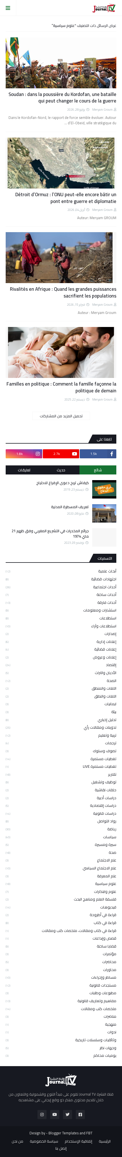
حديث (61, 470)
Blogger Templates (64, 1133)
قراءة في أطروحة (61, 914)
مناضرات (61, 1016)
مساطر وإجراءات (61, 977)
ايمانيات (61, 703)
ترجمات (61, 742)
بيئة (61, 711)
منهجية (61, 1024)
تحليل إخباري (61, 719)
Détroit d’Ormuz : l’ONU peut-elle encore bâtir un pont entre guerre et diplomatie (65, 198)
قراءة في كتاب (61, 922)
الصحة (61, 680)
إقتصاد (61, 664)
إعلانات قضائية (61, 649)
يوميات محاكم (61, 1055)
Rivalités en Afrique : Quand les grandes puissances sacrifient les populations (63, 293)
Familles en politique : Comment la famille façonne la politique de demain (61, 387)
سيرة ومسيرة (61, 844)
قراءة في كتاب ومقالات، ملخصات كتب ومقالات (61, 930)
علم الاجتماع (61, 860)
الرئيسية (105, 1141)
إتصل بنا (61, 1148)
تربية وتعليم (61, 735)
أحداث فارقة (61, 602)
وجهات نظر (61, 1047)
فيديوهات (61, 907)
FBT (89, 1133)
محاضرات (61, 961)
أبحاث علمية (61, 571)
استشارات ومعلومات (61, 610)
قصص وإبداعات (61, 938)
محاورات (61, 969)
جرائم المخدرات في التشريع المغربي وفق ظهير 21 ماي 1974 (50, 533)
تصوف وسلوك (61, 750)
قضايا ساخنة (61, 946)
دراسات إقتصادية (61, 805)
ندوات (61, 1031)
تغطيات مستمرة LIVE (61, 766)
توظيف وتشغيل (61, 782)
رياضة (61, 828)
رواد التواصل (61, 821)
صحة (61, 852)
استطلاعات (61, 618)
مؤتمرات (61, 953)
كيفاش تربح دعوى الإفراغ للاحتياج (62, 482)
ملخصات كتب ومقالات (61, 1008)
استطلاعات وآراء (61, 626)
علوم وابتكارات (61, 891)
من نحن (17, 1141)
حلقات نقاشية (61, 789)
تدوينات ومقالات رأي (61, 727)
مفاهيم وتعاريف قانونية (61, 1000)
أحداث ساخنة (61, 594)
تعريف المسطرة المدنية (70, 506)
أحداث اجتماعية (61, 586)
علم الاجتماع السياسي (61, 868)
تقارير (61, 774)
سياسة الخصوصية (44, 1141)
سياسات (61, 836)
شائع (98, 470)
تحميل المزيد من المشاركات (61, 415)
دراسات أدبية (61, 797)
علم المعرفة (61, 875)
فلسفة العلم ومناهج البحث (61, 899)
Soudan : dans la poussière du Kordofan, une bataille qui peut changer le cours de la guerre (62, 98)
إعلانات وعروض (61, 657)
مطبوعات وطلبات (61, 992)
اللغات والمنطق (61, 688)
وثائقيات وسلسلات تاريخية (61, 1039)
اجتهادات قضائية (61, 579)
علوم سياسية (61, 883)
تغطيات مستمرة (61, 758)
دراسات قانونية (61, 813)
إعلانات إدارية (61, 641)
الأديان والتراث (61, 672)
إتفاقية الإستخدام (78, 1141)
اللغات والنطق (61, 696)
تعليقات (24, 470)
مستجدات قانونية (61, 985)
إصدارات (61, 633)
